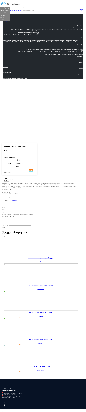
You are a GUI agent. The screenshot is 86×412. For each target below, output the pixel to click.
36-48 (26, 196)
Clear (16, 168)
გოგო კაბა (19, 10)
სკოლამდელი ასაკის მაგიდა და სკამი (77, 29)
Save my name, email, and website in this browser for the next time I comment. (18, 214)
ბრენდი (9, 163)
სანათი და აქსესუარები (67, 29)
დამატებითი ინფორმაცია (9, 180)
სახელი (3, 209)
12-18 (18, 196)
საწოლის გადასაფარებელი (45, 41)
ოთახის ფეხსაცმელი (79, 54)
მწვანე (13, 203)
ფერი (9, 166)
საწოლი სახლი (35, 41)
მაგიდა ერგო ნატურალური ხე (34, 29)
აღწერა (5, 178)
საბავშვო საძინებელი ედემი (56, 40)
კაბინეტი (81, 9)
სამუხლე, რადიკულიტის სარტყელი (59, 54)
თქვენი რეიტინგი (5, 216)
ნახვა (19, 290)
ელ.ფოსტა (4, 211)
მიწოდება (6, 385)
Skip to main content (4, 0)
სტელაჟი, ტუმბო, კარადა (32, 34)
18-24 (21, 196)
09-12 (16, 196)
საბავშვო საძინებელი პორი (31, 41)
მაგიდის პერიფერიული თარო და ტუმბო (55, 29)
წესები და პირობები (8, 388)
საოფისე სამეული (36, 32)
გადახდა (81, 10)
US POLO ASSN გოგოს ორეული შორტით (33, 51)
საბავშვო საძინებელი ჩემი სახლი (55, 41)
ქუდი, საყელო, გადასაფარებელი (70, 54)
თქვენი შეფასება (5, 225)
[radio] (20, 155)
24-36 (24, 196)
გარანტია (6, 386)
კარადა (51, 41)
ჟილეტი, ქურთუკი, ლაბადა (48, 54)
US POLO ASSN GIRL (13, 10)
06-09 (13, 196)
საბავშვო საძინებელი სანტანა (47, 40)
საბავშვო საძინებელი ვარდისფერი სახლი (43, 41)
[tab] (41, 178)
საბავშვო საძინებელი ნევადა (37, 40)
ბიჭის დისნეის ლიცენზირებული (67, 49)
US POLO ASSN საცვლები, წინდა (77, 49)
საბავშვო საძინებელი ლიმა (66, 40)
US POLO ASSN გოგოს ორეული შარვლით (47, 51)
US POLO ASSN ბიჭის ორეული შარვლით (41, 49)
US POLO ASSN (14, 200)
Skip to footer (10, 0)
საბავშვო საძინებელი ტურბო (65, 41)
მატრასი (39, 41)
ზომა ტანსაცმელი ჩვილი (9, 157)
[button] (43, 26)
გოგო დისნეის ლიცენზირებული (67, 51)
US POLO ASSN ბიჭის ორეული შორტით (55, 49)
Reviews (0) (6, 181)
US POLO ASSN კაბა (58, 51)
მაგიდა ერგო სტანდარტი (43, 29)
